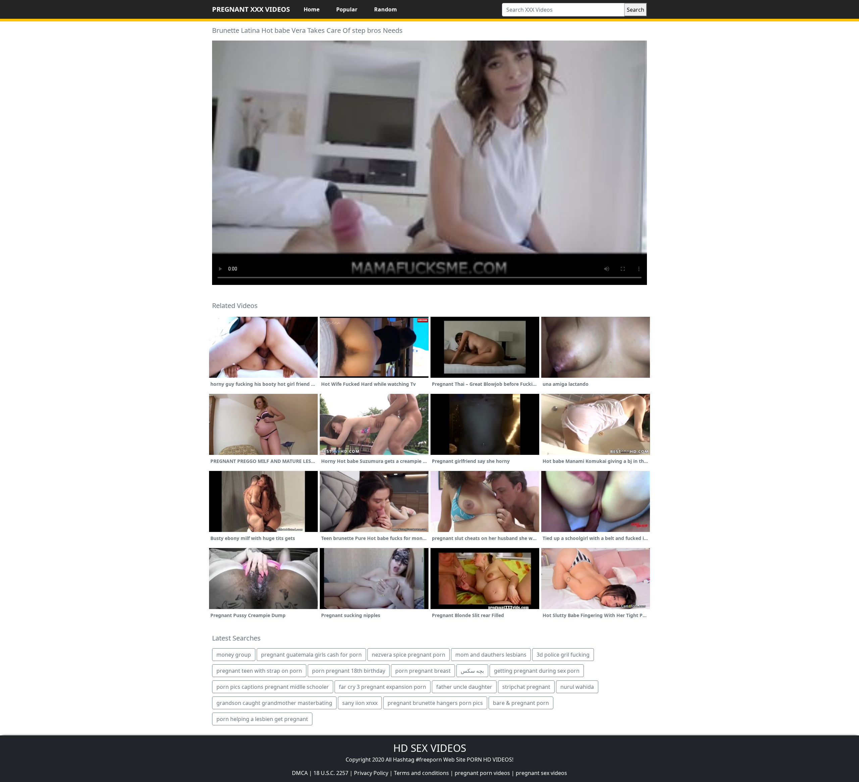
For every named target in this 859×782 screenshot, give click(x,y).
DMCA (300, 773)
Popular (346, 9)
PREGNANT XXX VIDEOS (251, 9)
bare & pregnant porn (521, 703)
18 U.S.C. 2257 (330, 773)
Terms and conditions (421, 773)
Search (635, 9)
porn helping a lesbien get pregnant (262, 719)
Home (311, 9)
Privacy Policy (371, 773)
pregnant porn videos (482, 773)
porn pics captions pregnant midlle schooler (272, 686)
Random (385, 9)
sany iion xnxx (359, 703)
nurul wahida (577, 686)
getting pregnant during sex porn (536, 670)
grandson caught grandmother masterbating (274, 703)
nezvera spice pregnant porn (408, 654)
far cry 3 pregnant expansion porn (382, 686)
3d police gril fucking (563, 654)
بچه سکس (472, 670)
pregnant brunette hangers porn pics (435, 703)
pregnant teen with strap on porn (259, 670)
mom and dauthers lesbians (490, 654)
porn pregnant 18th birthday (348, 670)
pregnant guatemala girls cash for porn (311, 654)
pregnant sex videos (541, 773)
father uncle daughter (464, 686)
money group (233, 654)
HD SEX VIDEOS (429, 748)
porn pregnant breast (423, 670)
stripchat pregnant (526, 686)
